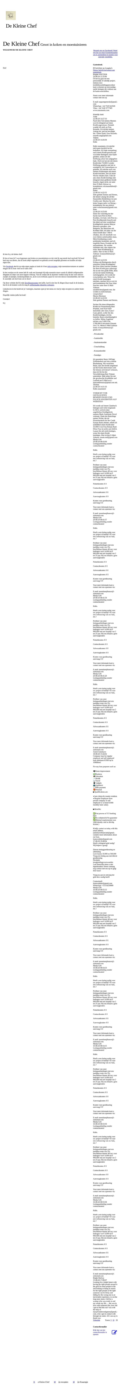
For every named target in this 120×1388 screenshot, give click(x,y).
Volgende (96, 1320)
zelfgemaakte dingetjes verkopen (42, 285)
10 (113, 1320)
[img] (27, 15)
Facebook (9, 266)
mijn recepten (52, 266)
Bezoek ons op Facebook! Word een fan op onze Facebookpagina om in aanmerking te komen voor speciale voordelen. (105, 53)
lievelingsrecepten (31, 283)
